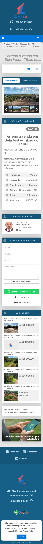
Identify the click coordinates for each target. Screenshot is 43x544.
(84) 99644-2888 (24, 22)
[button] (6, 97)
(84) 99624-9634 (24, 29)
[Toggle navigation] (38, 38)
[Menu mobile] (3, 38)
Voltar (37, 47)
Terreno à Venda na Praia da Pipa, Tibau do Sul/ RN (21, 370)
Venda (15, 44)
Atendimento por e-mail (23, 491)
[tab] (11, 80)
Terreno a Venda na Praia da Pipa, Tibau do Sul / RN (21, 337)
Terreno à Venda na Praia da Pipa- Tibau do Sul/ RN (21, 320)
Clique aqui (8, 412)
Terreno (9, 47)
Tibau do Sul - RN (27, 44)
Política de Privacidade (23, 531)
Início (7, 44)
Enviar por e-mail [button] (22, 281)
